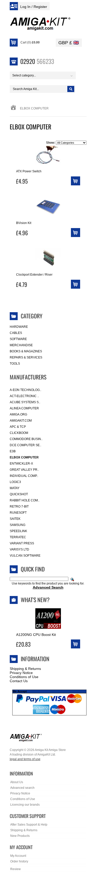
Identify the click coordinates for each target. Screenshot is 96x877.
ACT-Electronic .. (24, 396)
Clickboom (19, 433)
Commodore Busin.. (26, 439)
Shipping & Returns (25, 669)
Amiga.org (18, 414)
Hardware (19, 327)
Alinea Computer (24, 408)
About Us (16, 782)
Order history (19, 861)
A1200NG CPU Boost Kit (36, 635)
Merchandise (21, 345)
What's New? (35, 599)
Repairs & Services (26, 357)
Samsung (17, 525)
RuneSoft (18, 512)
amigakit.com (21, 420)
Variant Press (22, 543)
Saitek (15, 519)
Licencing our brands (25, 804)
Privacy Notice (21, 673)
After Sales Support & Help (28, 824)
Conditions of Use (24, 677)
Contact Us (19, 681)
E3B (13, 451)
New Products (20, 836)
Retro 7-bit (19, 506)
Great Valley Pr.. (24, 469)
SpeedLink (18, 531)
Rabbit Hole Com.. (24, 500)
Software (18, 339)
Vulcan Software (25, 555)
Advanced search (22, 788)
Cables (16, 333)
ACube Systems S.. (25, 402)
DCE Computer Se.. (25, 445)
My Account (18, 856)
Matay (14, 488)
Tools (15, 363)
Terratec (18, 537)
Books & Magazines (26, 351)
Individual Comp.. (24, 476)
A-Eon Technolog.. (25, 390)
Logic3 (15, 482)
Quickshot (19, 494)
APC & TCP (18, 427)
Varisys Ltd (19, 549)
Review (15, 869)
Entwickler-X (21, 463)
